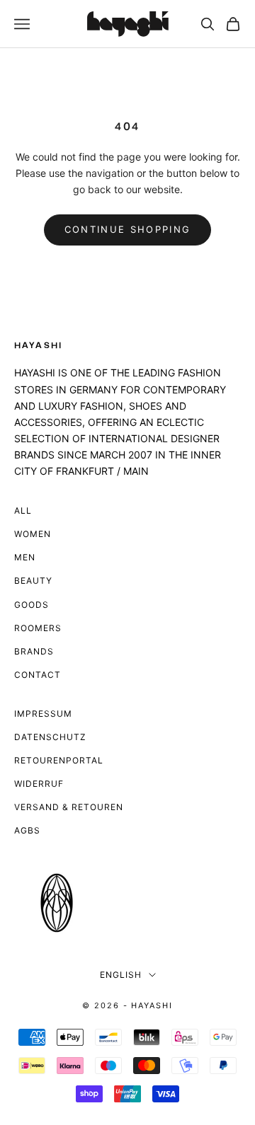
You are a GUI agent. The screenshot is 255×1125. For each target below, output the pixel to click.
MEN (24, 557)
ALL (23, 510)
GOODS (31, 604)
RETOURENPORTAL (58, 760)
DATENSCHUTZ (50, 737)
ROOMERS (38, 628)
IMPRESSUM (43, 713)
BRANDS (34, 651)
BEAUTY (33, 580)
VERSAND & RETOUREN (68, 807)
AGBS (27, 830)
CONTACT (37, 674)
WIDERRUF (39, 783)
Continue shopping (127, 229)
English (121, 974)
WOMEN (32, 534)
